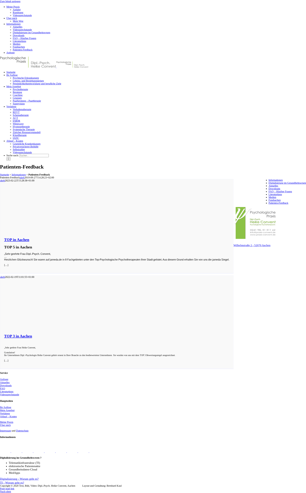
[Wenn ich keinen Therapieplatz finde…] (72, 451)
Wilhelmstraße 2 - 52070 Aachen (251, 245)
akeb (22, 177)
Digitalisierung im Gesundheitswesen (287, 183)
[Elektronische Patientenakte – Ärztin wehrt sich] (39, 451)
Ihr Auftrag (5, 407)
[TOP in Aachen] (51, 229)
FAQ (2, 388)
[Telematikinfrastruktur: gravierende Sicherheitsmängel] (27, 451)
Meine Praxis (6, 422)
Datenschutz (22, 430)
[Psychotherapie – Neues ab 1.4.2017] (94, 451)
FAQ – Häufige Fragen (280, 191)
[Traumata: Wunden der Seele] (5, 451)
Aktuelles (273, 185)
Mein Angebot (7, 410)
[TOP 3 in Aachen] (51, 325)
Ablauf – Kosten (8, 416)
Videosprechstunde (9, 394)
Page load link (7, 488)
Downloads (274, 188)
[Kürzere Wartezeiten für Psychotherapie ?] (83, 451)
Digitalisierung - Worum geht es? (19, 478)
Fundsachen (275, 200)
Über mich (5, 425)
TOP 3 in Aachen (18, 336)
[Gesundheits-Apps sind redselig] (16, 451)
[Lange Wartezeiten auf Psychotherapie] (50, 451)
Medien (272, 197)
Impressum (5, 430)
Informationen (19, 174)
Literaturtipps (275, 194)
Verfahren (5, 413)
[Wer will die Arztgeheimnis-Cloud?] (61, 451)
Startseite (4, 174)
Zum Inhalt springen (10, 1)
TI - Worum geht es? (12, 482)
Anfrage (4, 379)
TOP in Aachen (16, 240)
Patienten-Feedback (278, 203)
